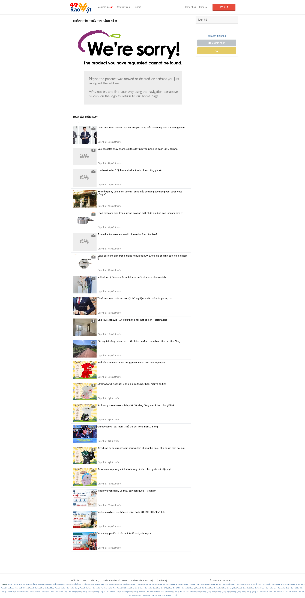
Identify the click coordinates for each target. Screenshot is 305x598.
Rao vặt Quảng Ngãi (223, 592)
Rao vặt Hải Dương (123, 588)
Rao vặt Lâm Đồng (297, 588)
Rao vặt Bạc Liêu (242, 584)
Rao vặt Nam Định (112, 592)
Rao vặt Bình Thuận (8, 588)
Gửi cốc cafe (78, 580)
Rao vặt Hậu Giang (202, 588)
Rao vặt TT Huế (171, 595)
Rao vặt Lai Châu (283, 588)
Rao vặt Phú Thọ (167, 592)
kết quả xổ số (73, 584)
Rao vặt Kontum (271, 588)
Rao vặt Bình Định (21, 588)
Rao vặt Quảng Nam (208, 592)
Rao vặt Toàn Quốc (98, 584)
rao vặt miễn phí (19, 584)
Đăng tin (224, 7)
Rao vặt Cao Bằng (47, 588)
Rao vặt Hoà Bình (216, 588)
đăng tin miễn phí (31, 584)
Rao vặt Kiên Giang (258, 588)
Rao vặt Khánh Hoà (243, 588)
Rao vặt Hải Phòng (149, 584)
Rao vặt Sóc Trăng (266, 592)
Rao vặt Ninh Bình (139, 592)
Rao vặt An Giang (175, 584)
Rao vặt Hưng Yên (229, 588)
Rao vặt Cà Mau (34, 588)
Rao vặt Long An (100, 592)
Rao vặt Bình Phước (297, 584)
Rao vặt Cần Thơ (163, 584)
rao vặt (10, 584)
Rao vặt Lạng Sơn (74, 592)
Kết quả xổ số (123, 7)
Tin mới (137, 7)
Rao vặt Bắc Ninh (255, 584)
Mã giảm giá (104, 7)
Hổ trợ (95, 580)
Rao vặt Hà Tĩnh (110, 588)
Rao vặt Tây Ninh (291, 592)
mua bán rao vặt (62, 584)
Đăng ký (203, 7)
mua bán (41, 584)
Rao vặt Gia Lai (60, 588)
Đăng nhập (190, 7)
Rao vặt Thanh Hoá (158, 595)
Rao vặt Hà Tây (98, 588)
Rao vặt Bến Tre (268, 584)
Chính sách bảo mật (143, 580)
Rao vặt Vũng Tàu (202, 584)
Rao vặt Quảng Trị (252, 592)
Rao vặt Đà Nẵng (123, 584)
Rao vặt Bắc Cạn (216, 584)
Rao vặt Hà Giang (72, 588)
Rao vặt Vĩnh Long (189, 584)
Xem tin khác (218, 35)
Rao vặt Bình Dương (281, 584)
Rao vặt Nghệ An (126, 592)
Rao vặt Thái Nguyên (143, 595)
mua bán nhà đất (50, 584)
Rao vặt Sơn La (279, 592)
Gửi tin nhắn (218, 42)
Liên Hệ (163, 580)
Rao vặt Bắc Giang (229, 584)
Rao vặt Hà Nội (110, 584)
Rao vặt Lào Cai (87, 592)
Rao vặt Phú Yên (180, 592)
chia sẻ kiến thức (84, 584)
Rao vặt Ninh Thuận (153, 592)
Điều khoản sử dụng (115, 580)
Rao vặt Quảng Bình (193, 592)
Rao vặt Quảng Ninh (238, 592)
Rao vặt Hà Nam (86, 588)
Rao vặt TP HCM (136, 584)
